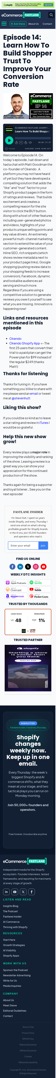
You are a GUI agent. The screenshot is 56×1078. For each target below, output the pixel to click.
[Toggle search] (51, 15)
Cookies (28, 1056)
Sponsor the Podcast (15, 970)
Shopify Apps (11, 955)
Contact (47, 23)
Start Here (9, 939)
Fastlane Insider (12, 916)
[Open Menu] (4, 23)
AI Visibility (9, 950)
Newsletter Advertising (17, 975)
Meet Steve (10, 1005)
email (34, 393)
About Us (33, 23)
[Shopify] (28, 5)
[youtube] (44, 567)
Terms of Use (28, 1027)
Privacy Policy (28, 1033)
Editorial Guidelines (14, 1010)
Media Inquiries (12, 985)
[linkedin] (20, 567)
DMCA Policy (28, 1039)
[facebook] (12, 567)
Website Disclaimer (28, 1045)
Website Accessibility (28, 1062)
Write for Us (10, 980)
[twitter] (28, 567)
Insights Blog (10, 906)
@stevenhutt (21, 398)
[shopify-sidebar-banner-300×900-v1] (28, 668)
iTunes (43, 422)
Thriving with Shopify (15, 927)
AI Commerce (11, 921)
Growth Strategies (14, 945)
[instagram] (36, 567)
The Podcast (10, 911)
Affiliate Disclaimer (28, 1050)
